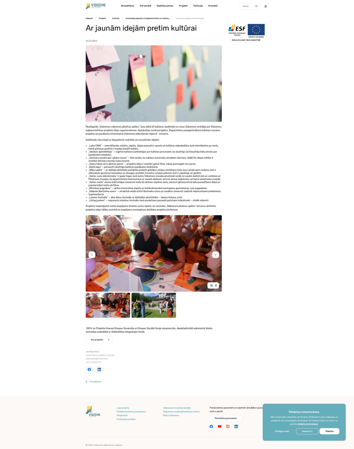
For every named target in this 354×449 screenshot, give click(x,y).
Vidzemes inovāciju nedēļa (177, 408)
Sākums (89, 18)
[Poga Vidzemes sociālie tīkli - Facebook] (211, 427)
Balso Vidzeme (171, 415)
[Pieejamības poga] (265, 6)
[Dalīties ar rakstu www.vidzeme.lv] (89, 370)
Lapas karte (123, 408)
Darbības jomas (165, 5)
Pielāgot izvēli (282, 431)
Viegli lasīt (122, 415)
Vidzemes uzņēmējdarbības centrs (181, 411)
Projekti (183, 5)
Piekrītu (330, 431)
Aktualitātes (127, 5)
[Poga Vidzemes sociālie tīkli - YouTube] (219, 426)
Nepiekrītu (307, 431)
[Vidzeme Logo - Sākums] (99, 6)
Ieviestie (115, 18)
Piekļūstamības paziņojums (131, 411)
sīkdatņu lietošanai (307, 424)
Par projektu (97, 340)
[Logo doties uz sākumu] (99, 412)
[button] (91, 254)
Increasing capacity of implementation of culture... (148, 18)
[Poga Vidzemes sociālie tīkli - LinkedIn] (236, 427)
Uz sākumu (95, 381)
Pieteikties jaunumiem (226, 418)
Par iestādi (145, 5)
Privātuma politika (126, 419)
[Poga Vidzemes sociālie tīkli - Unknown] (228, 427)
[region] (304, 422)
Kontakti (213, 5)
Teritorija (198, 5)
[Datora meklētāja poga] (257, 6)
